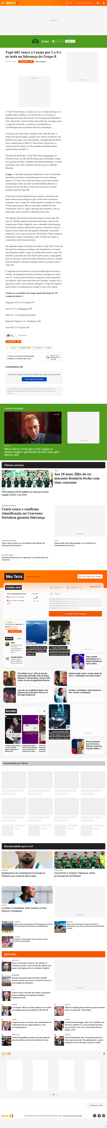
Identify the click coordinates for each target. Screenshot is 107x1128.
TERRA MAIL (69, 3)
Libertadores (58, 870)
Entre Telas (15, 960)
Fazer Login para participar (34, 379)
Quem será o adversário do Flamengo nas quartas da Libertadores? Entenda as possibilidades (33, 925)
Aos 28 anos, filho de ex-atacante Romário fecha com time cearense (76, 478)
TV (13, 990)
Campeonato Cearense (9, 506)
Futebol (48, 348)
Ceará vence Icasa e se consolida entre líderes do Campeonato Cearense (23, 544)
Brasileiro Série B (25, 348)
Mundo (14, 1019)
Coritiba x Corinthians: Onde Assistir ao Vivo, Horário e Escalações (24, 909)
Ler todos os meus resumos (75, 614)
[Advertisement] (70, 560)
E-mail (98, 3)
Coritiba (4, 905)
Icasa (45, 41)
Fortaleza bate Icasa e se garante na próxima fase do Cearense (25, 558)
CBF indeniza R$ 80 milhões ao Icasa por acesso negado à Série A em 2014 (25, 493)
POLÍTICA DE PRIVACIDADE (72, 1116)
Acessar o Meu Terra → (34, 576)
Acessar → (20, 638)
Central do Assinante (84, 3)
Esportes (38, 348)
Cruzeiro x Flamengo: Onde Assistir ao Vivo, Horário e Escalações (31, 940)
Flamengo (17, 922)
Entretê (14, 1005)
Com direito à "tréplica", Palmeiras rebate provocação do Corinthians (74, 874)
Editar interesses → (96, 587)
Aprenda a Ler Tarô (14, 631)
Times (69, 41)
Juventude (48, 155)
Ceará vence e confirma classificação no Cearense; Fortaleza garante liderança (23, 513)
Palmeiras (5, 870)
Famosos (67, 1005)
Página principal (12, 3)
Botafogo (24, 308)
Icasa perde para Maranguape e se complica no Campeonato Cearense (75, 544)
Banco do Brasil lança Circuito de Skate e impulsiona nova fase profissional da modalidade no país (85, 926)
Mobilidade (15, 975)
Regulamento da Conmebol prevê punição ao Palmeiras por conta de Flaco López (23, 874)
